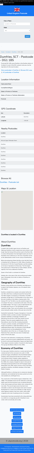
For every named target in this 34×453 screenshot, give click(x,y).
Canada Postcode (17, 421)
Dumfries (14, 52)
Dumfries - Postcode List (9, 182)
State (5, 27)
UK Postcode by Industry (17, 410)
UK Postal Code (25, 448)
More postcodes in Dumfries (10, 70)
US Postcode (17, 417)
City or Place (7, 21)
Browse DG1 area (26, 70)
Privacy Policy (27, 450)
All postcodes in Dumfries (11, 72)
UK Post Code (10, 450)
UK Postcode (17, 413)
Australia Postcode (17, 424)
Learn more (11, 2)
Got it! (1, 4)
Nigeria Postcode (17, 428)
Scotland (8, 52)
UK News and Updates (17, 431)
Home (2, 52)
